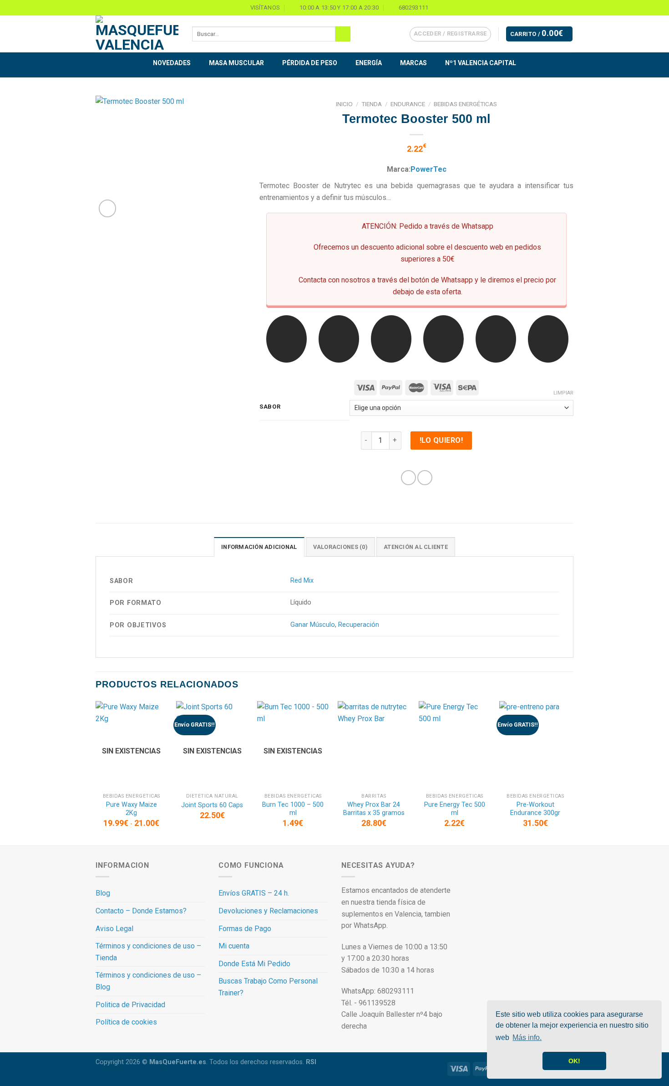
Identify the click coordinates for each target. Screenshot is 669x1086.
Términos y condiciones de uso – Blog (148, 981)
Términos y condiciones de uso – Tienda (148, 952)
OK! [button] (574, 1061)
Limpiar (563, 393)
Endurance (407, 104)
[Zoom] (108, 208)
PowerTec (428, 169)
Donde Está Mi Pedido (254, 963)
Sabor (270, 407)
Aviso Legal (114, 928)
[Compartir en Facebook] (408, 477)
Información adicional (259, 546)
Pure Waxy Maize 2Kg (131, 809)
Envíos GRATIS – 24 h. (253, 893)
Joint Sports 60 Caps (212, 805)
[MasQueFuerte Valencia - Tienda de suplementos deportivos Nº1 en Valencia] (137, 33)
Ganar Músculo (312, 625)
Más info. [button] (527, 1037)
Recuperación (358, 625)
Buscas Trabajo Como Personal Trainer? (268, 987)
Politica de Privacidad (130, 1004)
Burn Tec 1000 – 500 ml (293, 809)
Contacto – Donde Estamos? (141, 911)
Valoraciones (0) (340, 546)
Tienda (371, 104)
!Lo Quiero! (441, 440)
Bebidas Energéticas (465, 104)
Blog (103, 893)
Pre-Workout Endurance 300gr (535, 809)
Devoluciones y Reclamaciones (268, 911)
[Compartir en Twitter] (424, 477)
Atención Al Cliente (416, 546)
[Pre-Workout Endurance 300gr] (535, 745)
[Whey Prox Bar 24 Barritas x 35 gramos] (374, 745)
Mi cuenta (233, 946)
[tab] (259, 546)
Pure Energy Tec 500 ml (454, 809)
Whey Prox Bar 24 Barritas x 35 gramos (374, 809)
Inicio (344, 104)
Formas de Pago (244, 928)
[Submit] (342, 34)
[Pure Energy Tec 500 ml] (455, 745)
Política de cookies (126, 1022)
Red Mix (302, 580)
